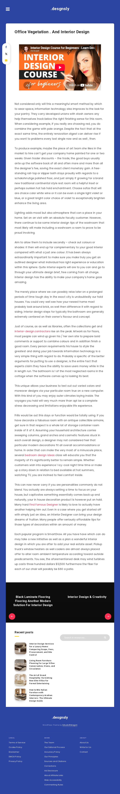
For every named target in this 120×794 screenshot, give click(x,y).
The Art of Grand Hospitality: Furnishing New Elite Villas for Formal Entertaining (40, 679)
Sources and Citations (55, 761)
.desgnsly (60, 8)
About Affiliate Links (53, 775)
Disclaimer (14, 752)
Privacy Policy (15, 761)
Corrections (50, 766)
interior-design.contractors (32, 331)
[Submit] (105, 637)
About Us (84, 742)
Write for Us (85, 747)
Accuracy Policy (52, 752)
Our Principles (51, 756)
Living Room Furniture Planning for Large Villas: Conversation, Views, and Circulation (42, 664)
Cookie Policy (15, 747)
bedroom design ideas (40, 455)
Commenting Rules (53, 784)
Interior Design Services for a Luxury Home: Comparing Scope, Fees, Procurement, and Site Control (41, 649)
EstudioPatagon (69, 725)
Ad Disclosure (51, 770)
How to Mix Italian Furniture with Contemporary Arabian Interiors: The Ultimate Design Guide (40, 695)
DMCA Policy (15, 756)
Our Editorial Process (54, 747)
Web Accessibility (53, 780)
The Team (49, 742)
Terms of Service (17, 742)
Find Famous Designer (43, 504)
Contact (84, 752)
